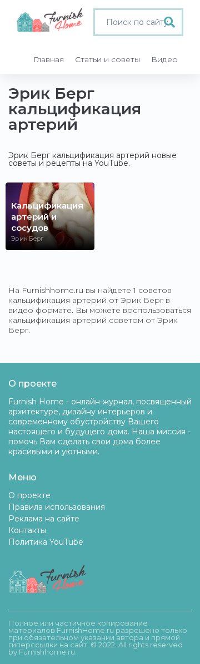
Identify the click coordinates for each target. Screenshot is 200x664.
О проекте (29, 495)
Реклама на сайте (43, 519)
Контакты (27, 530)
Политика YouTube (45, 542)
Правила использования (56, 507)
